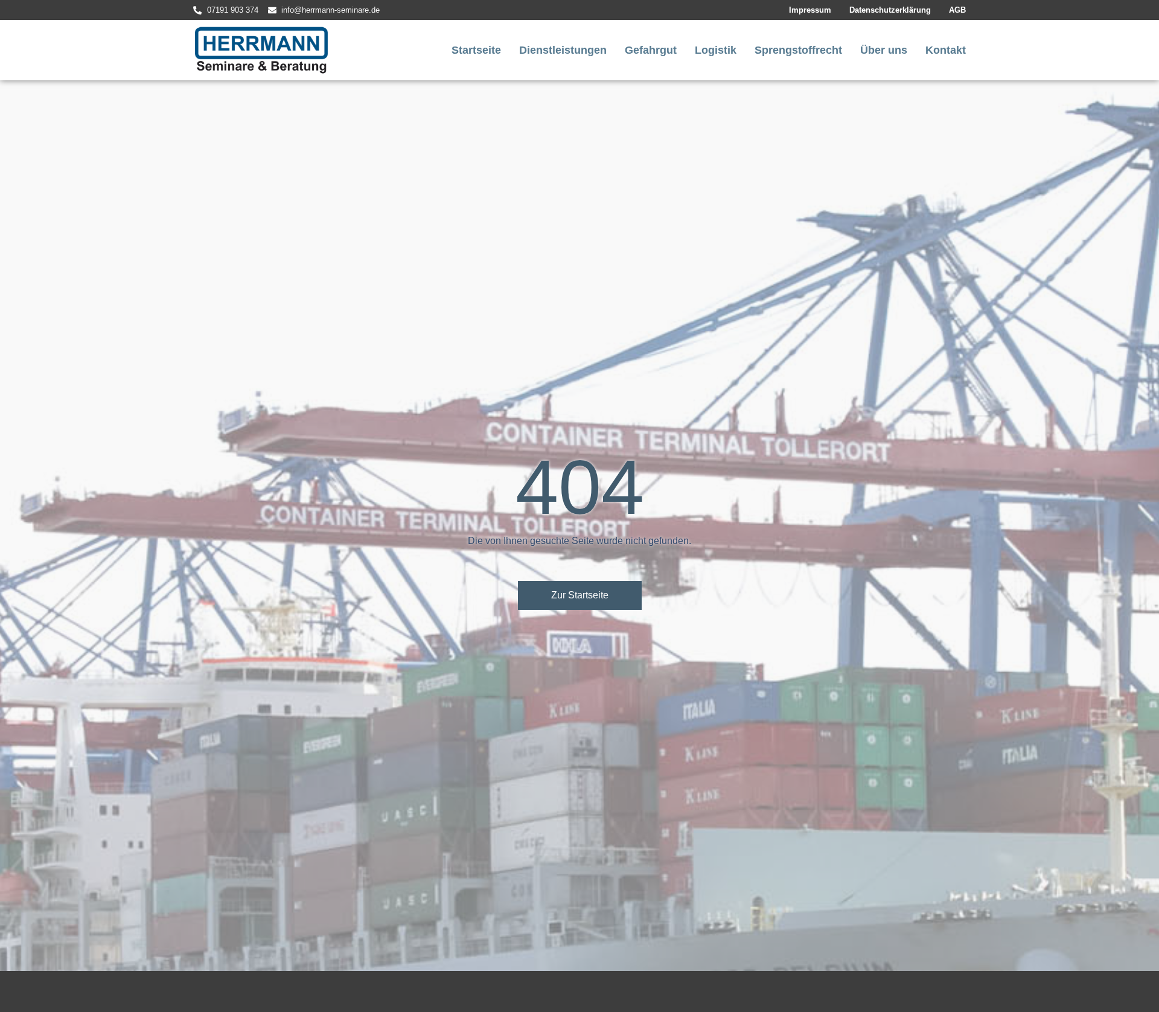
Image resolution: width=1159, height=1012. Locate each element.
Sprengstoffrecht (798, 50)
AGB (957, 9)
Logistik (715, 50)
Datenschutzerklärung (890, 9)
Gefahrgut (651, 50)
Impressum (810, 9)
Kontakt (945, 50)
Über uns (883, 50)
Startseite (476, 50)
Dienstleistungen (563, 50)
